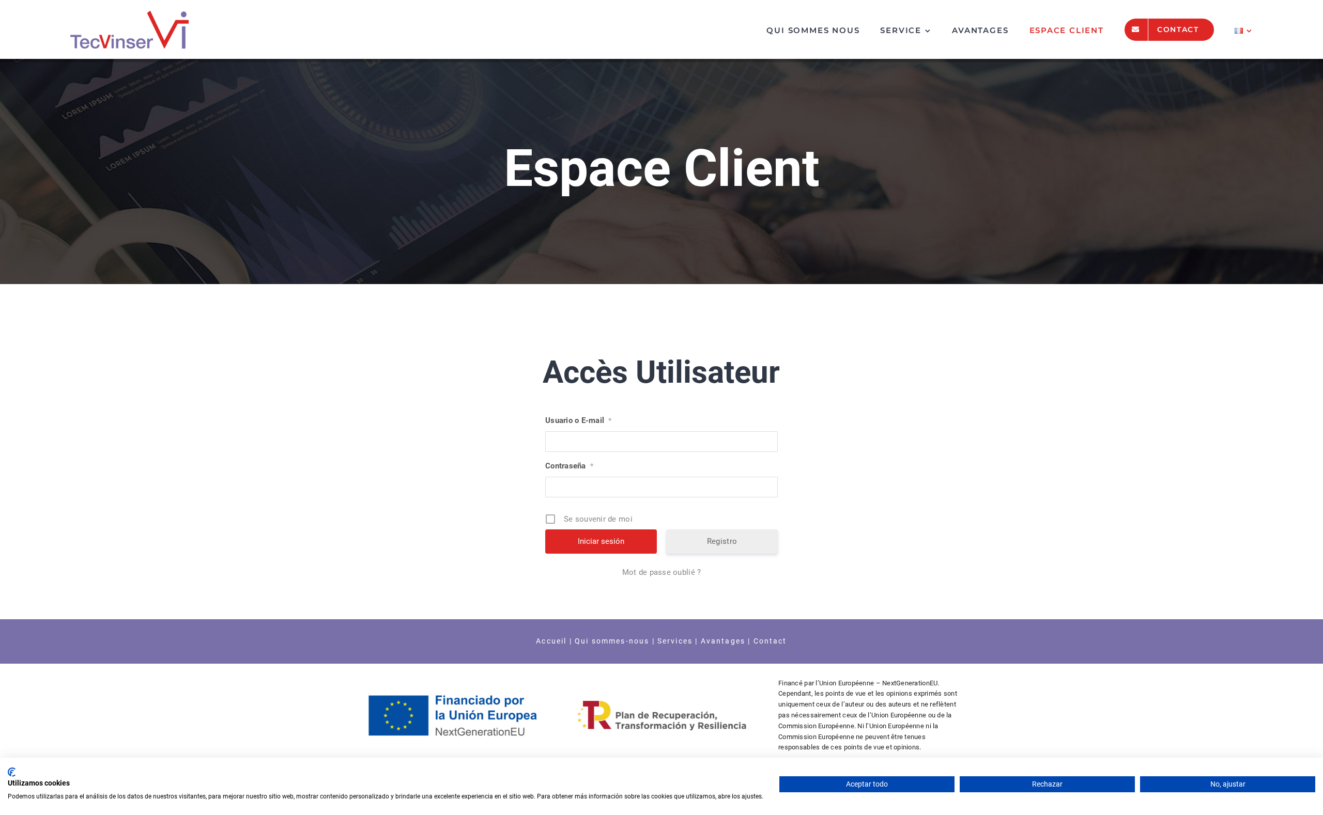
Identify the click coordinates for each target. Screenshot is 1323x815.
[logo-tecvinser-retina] (129, 14)
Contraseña (569, 466)
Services (675, 641)
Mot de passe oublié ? (661, 572)
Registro (722, 541)
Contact (770, 641)
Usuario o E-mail (578, 420)
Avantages (721, 641)
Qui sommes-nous (612, 641)
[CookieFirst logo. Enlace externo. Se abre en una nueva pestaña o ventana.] (12, 772)
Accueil (551, 641)
